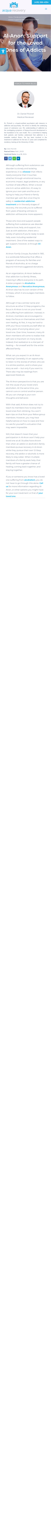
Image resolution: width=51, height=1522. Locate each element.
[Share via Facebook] (6, 158)
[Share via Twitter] (10, 158)
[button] (3, 51)
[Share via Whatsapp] (14, 158)
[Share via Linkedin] (18, 158)
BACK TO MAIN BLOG (26, 83)
